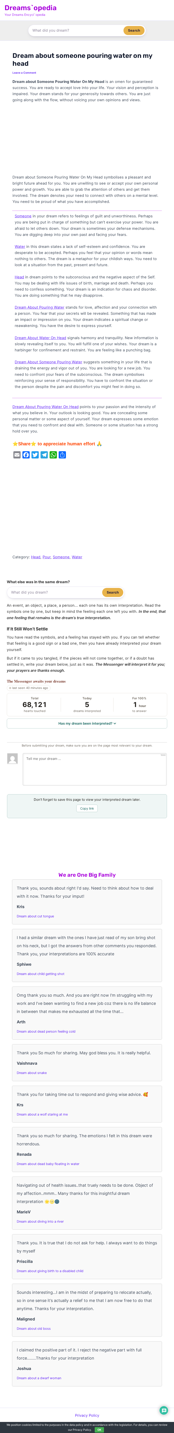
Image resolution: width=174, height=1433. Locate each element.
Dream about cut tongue (35, 916)
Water (20, 246)
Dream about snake (32, 1073)
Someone (23, 216)
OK (99, 1429)
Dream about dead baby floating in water (48, 1164)
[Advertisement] (87, 140)
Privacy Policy (87, 1415)
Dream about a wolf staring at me (42, 1114)
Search (134, 30)
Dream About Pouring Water (39, 307)
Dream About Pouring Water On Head (45, 406)
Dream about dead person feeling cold (46, 1031)
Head (19, 277)
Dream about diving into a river (40, 1221)
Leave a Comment (24, 72)
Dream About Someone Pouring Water (48, 362)
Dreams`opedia (31, 8)
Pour (47, 557)
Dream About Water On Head (40, 338)
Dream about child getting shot (40, 974)
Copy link (87, 808)
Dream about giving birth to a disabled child (50, 1271)
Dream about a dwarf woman (39, 1378)
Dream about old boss (34, 1329)
